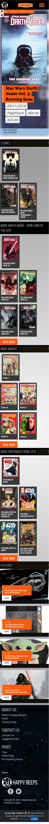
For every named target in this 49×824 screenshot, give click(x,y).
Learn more (24, 818)
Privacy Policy (9, 722)
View (7, 598)
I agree (34, 819)
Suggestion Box (10, 738)
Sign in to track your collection (10, 130)
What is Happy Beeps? (14, 715)
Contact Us (8, 735)
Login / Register (25, 5)
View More (9, 342)
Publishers (23, 11)
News (5, 772)
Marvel (30, 11)
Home (5, 11)
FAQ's (5, 718)
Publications (13, 11)
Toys (4, 752)
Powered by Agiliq (12, 803)
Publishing (8, 755)
